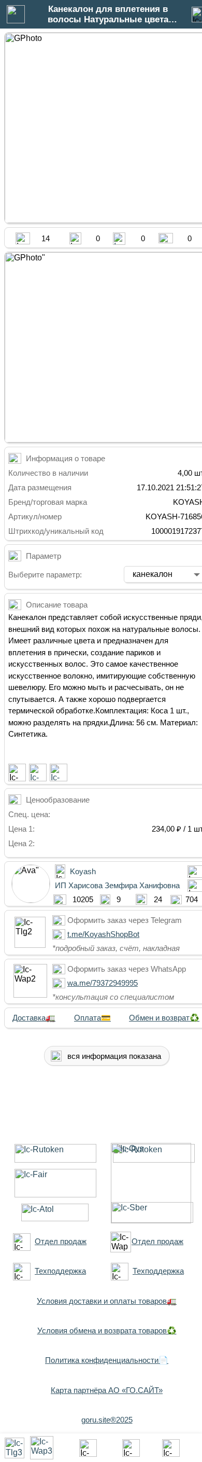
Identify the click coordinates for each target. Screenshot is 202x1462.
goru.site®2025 (107, 1419)
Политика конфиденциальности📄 (106, 1360)
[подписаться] (17, 772)
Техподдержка (60, 1270)
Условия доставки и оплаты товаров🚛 (107, 1301)
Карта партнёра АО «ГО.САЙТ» (107, 1390)
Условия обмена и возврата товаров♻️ (107, 1330)
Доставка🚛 (33, 1017)
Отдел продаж (60, 1241)
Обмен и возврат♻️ (164, 1017)
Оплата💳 (92, 1017)
